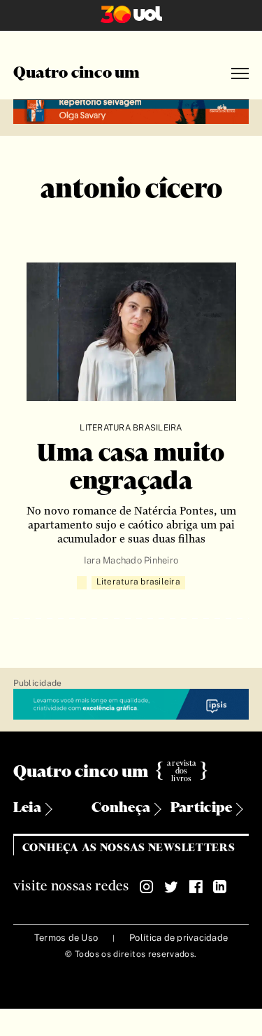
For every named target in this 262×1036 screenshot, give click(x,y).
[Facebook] (196, 887)
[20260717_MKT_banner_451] (131, 109)
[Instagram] (147, 887)
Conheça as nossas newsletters (128, 848)
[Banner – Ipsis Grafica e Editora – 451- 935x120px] (131, 704)
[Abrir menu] (240, 74)
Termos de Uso (66, 937)
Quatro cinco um (76, 73)
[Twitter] (171, 887)
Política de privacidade (178, 937)
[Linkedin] (220, 887)
